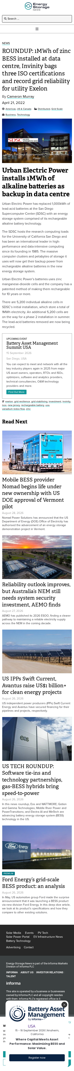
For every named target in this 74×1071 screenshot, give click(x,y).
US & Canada (24, 109)
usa (47, 405)
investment (55, 401)
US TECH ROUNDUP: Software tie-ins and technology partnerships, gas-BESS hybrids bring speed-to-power (32, 779)
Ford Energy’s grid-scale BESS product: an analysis (34, 883)
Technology (23, 114)
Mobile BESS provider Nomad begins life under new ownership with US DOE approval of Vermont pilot (33, 493)
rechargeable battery (32, 405)
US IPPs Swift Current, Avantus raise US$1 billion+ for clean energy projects (34, 685)
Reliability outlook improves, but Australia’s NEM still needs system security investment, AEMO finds (36, 594)
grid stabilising (39, 401)
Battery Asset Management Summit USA (32, 345)
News (6, 43)
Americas (11, 109)
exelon (9, 401)
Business (11, 114)
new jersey (14, 405)
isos (4, 405)
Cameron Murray (20, 97)
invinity (66, 401)
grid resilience (22, 401)
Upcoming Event (16, 338)
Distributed (44, 109)
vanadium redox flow (13, 409)
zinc (28, 409)
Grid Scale (57, 109)
